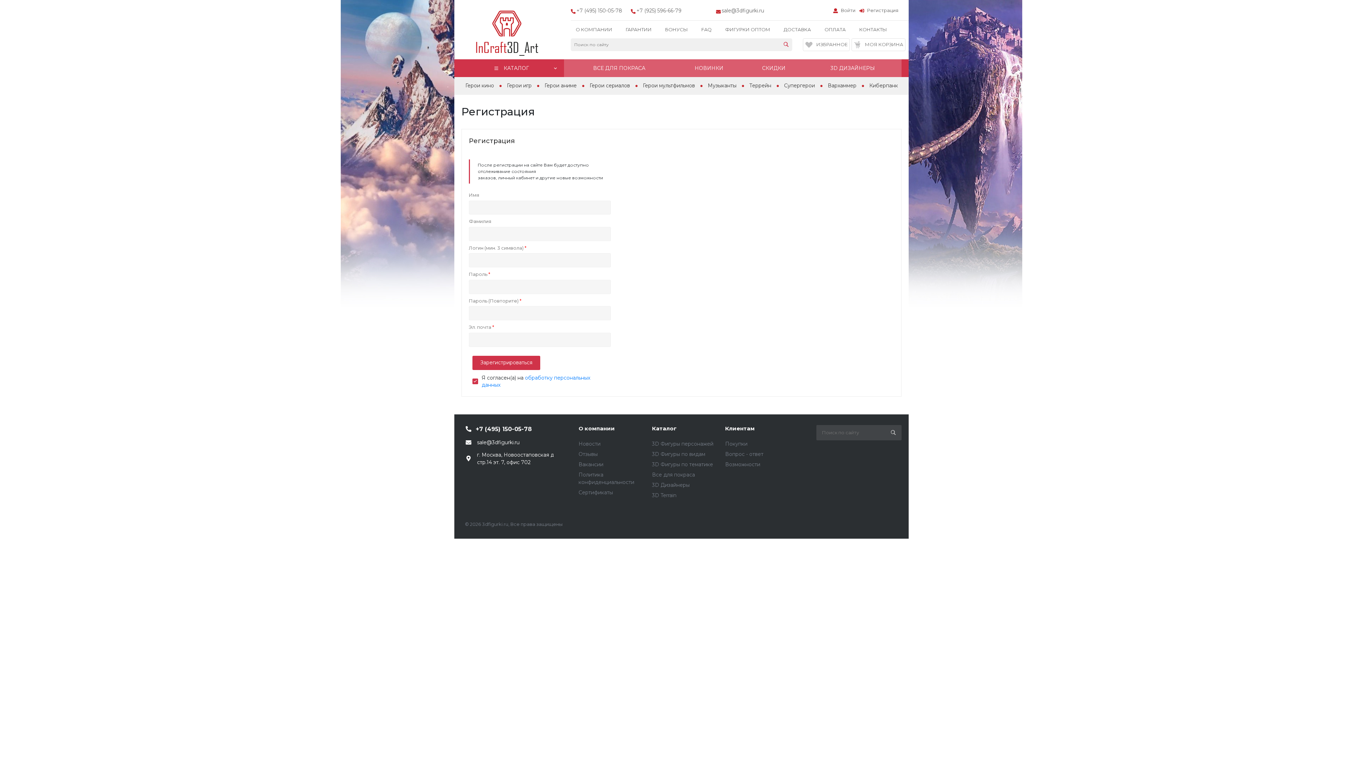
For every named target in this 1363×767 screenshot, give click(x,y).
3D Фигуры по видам (678, 454)
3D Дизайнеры (671, 485)
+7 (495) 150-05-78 (504, 429)
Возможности (742, 464)
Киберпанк (883, 85)
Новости (590, 444)
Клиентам (740, 428)
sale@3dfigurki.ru (743, 10)
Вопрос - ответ (744, 454)
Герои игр (519, 85)
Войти (848, 10)
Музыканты (722, 85)
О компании (597, 428)
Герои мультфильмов (669, 85)
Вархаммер (842, 85)
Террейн (760, 85)
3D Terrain (664, 495)
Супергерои (799, 85)
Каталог (664, 428)
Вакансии (591, 464)
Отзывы (588, 454)
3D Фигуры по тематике (682, 464)
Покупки (736, 444)
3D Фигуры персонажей (682, 444)
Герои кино (479, 85)
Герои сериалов (610, 85)
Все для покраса (673, 475)
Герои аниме (560, 85)
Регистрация (882, 10)
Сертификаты (596, 492)
